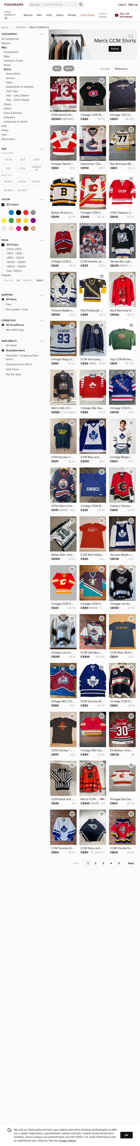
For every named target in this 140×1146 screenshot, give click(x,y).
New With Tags (15, 330)
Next (131, 863)
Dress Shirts (13, 73)
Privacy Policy (67, 1140)
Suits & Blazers (13, 113)
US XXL (8, 181)
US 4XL (36, 181)
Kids (49, 15)
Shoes (7, 104)
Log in (122, 4)
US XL (22, 168)
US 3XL (22, 181)
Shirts (7, 69)
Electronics (8, 139)
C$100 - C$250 (16, 262)
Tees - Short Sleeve (17, 99)
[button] (36, 4)
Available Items (15, 350)
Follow (115, 48)
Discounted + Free (17, 309)
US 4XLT (22, 190)
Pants (7, 65)
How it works (103, 15)
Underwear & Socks (16, 121)
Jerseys (10, 78)
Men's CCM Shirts (39, 27)
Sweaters (9, 117)
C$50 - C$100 (15, 257)
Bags (7, 56)
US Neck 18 (36, 168)
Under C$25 (14, 249)
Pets (4, 134)
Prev (76, 863)
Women (28, 15)
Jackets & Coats (13, 60)
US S (22, 159)
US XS (8, 159)
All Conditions (15, 324)
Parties (72, 15)
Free (8, 304)
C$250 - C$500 (16, 266)
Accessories (11, 52)
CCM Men (21, 27)
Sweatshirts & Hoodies (20, 86)
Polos (9, 82)
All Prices (12, 244)
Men (39, 15)
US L (8, 168)
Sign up (133, 4)
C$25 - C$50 (14, 253)
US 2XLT (8, 190)
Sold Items (12, 369)
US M (36, 159)
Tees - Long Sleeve (17, 95)
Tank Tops (12, 91)
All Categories (10, 38)
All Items (11, 299)
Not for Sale (13, 374)
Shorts (7, 108)
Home (59, 15)
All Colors (12, 204)
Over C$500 (14, 270)
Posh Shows (88, 15)
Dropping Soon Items (19, 364)
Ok (126, 1135)
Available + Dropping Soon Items (22, 357)
